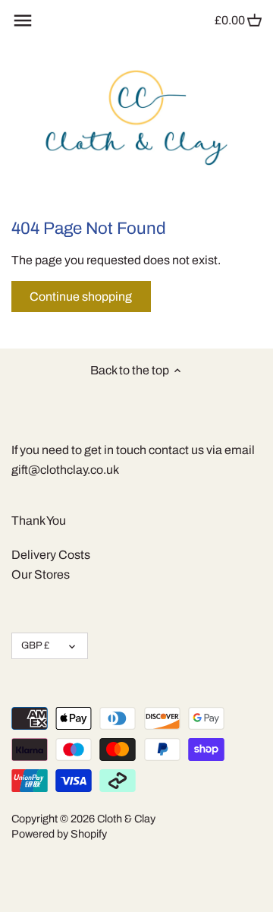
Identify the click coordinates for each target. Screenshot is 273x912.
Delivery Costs (50, 554)
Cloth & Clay (126, 819)
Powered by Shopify (59, 834)
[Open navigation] (22, 20)
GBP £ (35, 645)
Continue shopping (81, 296)
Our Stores (40, 574)
